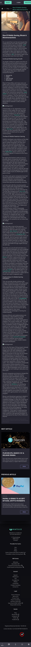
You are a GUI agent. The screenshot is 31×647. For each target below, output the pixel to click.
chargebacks (23, 298)
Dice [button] (15, 547)
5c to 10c (22, 191)
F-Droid (10, 269)
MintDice (14, 384)
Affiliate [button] (15, 581)
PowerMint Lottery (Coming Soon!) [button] (15, 554)
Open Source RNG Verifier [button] (14, 603)
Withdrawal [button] (15, 576)
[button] (8, 2)
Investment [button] (15, 583)
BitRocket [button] (15, 562)
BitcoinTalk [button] (14, 614)
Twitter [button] (14, 618)
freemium (17, 115)
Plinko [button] (15, 550)
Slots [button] (15, 549)
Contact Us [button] (15, 587)
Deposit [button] (15, 575)
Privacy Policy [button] (15, 598)
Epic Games (13, 231)
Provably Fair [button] (15, 580)
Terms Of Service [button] (15, 594)
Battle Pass (9, 152)
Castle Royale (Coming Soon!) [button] (14, 567)
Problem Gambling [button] (15, 585)
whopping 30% (20, 234)
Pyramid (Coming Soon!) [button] (14, 565)
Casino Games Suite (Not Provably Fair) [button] (15, 552)
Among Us (10, 129)
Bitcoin (5, 257)
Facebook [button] (14, 619)
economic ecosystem (19, 337)
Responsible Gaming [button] (15, 604)
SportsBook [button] (15, 563)
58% (13, 54)
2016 (24, 45)
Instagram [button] (14, 616)
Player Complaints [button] (15, 599)
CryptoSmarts (7, 271)
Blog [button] (15, 612)
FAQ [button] (15, 578)
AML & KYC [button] (15, 596)
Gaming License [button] (14, 601)
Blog (8, 8)
